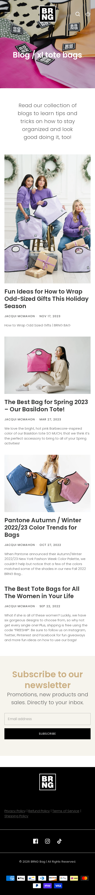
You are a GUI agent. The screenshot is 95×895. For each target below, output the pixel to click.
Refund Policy (39, 811)
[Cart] (88, 14)
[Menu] (7, 14)
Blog (21, 54)
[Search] (78, 14)
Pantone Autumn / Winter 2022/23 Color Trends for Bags (42, 527)
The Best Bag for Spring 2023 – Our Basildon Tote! (46, 405)
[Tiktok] (59, 841)
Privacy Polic (14, 811)
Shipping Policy (16, 816)
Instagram (76, 630)
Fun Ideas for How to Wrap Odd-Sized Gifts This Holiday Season (46, 298)
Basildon (31, 433)
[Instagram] (47, 841)
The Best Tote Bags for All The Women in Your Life (42, 592)
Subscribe (47, 734)
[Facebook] (35, 841)
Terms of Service (65, 811)
